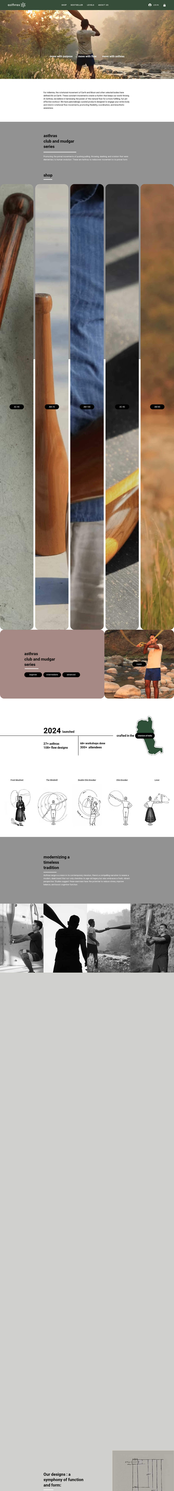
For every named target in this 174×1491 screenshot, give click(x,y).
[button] (164, 5)
